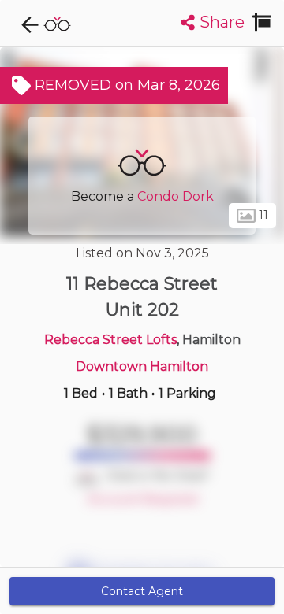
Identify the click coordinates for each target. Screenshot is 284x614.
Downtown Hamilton (142, 366)
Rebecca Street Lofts (110, 339)
